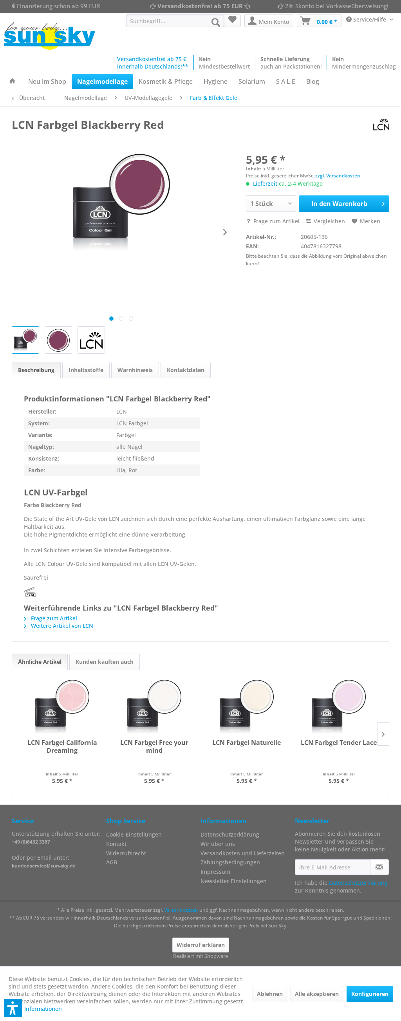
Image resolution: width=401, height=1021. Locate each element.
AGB (111, 862)
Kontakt (116, 844)
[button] (13, 1008)
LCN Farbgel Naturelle (246, 743)
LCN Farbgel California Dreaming (62, 747)
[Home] (12, 81)
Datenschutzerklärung (229, 834)
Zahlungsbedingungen (230, 862)
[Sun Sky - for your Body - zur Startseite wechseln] (49, 36)
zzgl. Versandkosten (337, 175)
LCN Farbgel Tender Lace (339, 743)
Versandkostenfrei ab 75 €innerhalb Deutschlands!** (152, 62)
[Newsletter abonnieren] (379, 867)
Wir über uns (217, 844)
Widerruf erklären (201, 945)
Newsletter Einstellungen (233, 881)
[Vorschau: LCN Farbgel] (91, 340)
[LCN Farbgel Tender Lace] (339, 707)
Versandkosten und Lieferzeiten (242, 853)
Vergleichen (328, 221)
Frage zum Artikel (276, 221)
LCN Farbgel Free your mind (154, 747)
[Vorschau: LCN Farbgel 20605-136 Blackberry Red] (25, 340)
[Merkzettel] (232, 20)
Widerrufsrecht (126, 853)
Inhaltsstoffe (86, 370)
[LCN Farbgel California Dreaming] (62, 707)
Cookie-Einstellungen (134, 834)
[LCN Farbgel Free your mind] (154, 707)
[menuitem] (175, 20)
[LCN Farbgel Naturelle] (246, 707)
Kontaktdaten (185, 370)
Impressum (215, 871)
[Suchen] (216, 22)
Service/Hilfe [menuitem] (370, 19)
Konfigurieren (369, 994)
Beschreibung (36, 370)
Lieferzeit (265, 183)
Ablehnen (270, 994)
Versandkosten (181, 910)
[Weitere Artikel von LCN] (381, 124)
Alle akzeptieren (317, 994)
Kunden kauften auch (105, 661)
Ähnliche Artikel (39, 661)
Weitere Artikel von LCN (61, 625)
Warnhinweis (135, 370)
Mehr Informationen (35, 1008)
